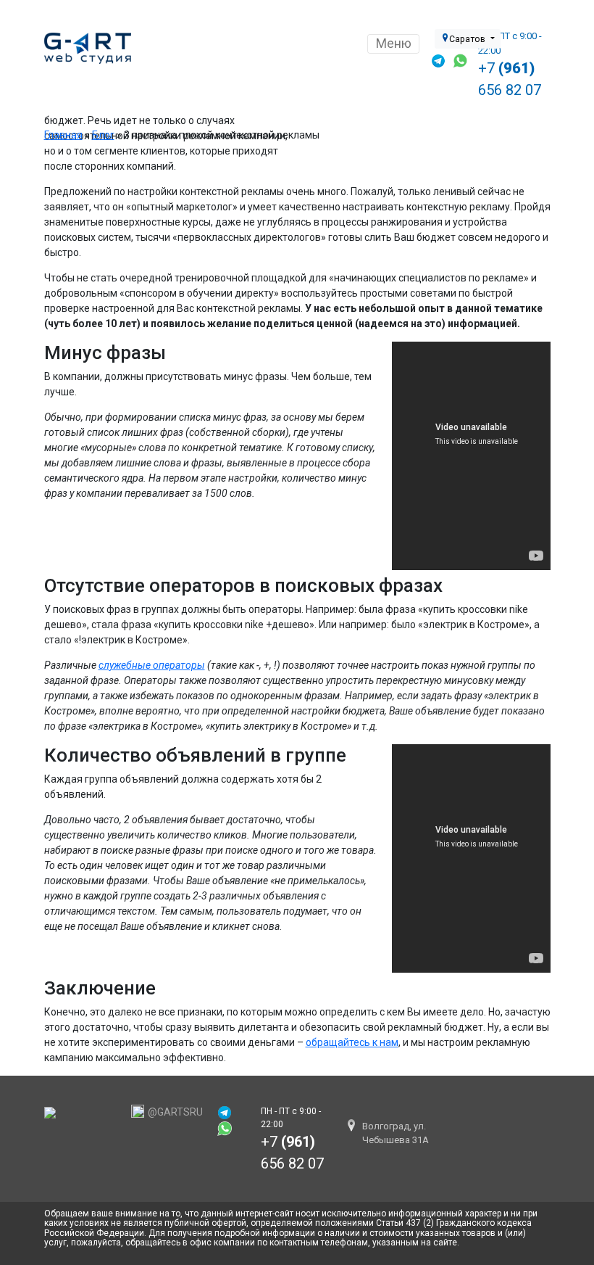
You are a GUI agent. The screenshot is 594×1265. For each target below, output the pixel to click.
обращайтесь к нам (352, 1042)
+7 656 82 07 (509, 79)
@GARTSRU (175, 1112)
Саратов (468, 39)
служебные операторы (152, 665)
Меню (393, 43)
